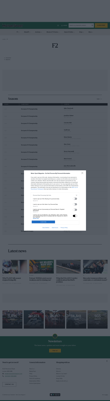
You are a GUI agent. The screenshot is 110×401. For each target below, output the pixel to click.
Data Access (55, 227)
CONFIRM (43, 222)
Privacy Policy (64, 227)
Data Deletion (45, 227)
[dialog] (55, 200)
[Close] (82, 173)
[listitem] (55, 195)
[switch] (75, 199)
